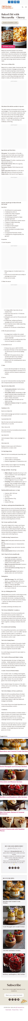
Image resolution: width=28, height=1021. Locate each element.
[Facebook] (9, 2)
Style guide (8, 1009)
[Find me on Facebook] (10, 868)
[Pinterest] (15, 2)
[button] (22, 7)
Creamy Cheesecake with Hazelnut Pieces (12, 830)
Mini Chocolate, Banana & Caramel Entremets (12, 813)
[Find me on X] (12, 868)
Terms (21, 1009)
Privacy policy (15, 1009)
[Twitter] (18, 2)
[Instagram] (12, 2)
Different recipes (8, 46)
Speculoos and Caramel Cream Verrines (14, 751)
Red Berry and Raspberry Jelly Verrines (13, 797)
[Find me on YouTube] (18, 868)
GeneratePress (20, 1007)
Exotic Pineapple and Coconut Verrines (13, 766)
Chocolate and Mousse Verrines (11, 782)
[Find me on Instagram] (15, 868)
